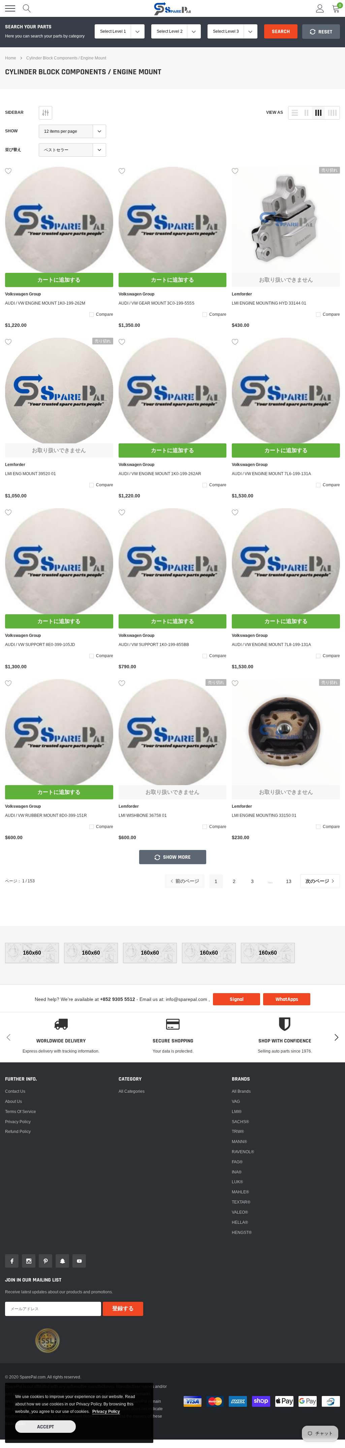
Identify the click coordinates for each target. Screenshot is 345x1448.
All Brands (241, 1091)
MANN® (239, 1141)
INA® (237, 1171)
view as (274, 112)
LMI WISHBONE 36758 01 (143, 815)
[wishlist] (8, 170)
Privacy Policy (18, 1121)
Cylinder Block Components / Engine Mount (66, 57)
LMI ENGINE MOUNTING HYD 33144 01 (269, 303)
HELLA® (240, 1222)
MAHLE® (240, 1191)
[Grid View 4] (332, 112)
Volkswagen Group (23, 294)
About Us (13, 1101)
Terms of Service (20, 1111)
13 (288, 881)
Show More (176, 857)
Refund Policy (18, 1131)
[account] (320, 8)
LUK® (237, 1181)
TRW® (238, 1131)
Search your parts (28, 26)
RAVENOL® (243, 1151)
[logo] (172, 8)
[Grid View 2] (306, 112)
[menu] (10, 8)
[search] (27, 8)
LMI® (237, 1111)
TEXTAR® (241, 1202)
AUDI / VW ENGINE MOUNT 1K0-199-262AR (160, 473)
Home (10, 57)
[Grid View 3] (318, 112)
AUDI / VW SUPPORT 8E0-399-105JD (40, 644)
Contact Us (15, 1091)
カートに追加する (59, 280)
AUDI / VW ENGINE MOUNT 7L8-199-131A (271, 644)
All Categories (132, 1091)
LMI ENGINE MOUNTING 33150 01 (264, 815)
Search (281, 31)
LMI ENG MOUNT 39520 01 (30, 473)
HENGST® (242, 1232)
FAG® (237, 1161)
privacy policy (106, 1411)
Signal (237, 999)
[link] (59, 221)
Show (11, 130)
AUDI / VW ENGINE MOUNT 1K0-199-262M (45, 303)
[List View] (294, 112)
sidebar (14, 112)
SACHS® (240, 1121)
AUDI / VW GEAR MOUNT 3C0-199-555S (156, 303)
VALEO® (240, 1212)
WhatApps (287, 999)
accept (45, 1426)
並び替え (13, 149)
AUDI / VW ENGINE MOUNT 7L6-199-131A (271, 473)
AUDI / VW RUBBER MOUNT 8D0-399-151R (46, 815)
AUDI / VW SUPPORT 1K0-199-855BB (154, 644)
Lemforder (242, 294)
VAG (236, 1101)
